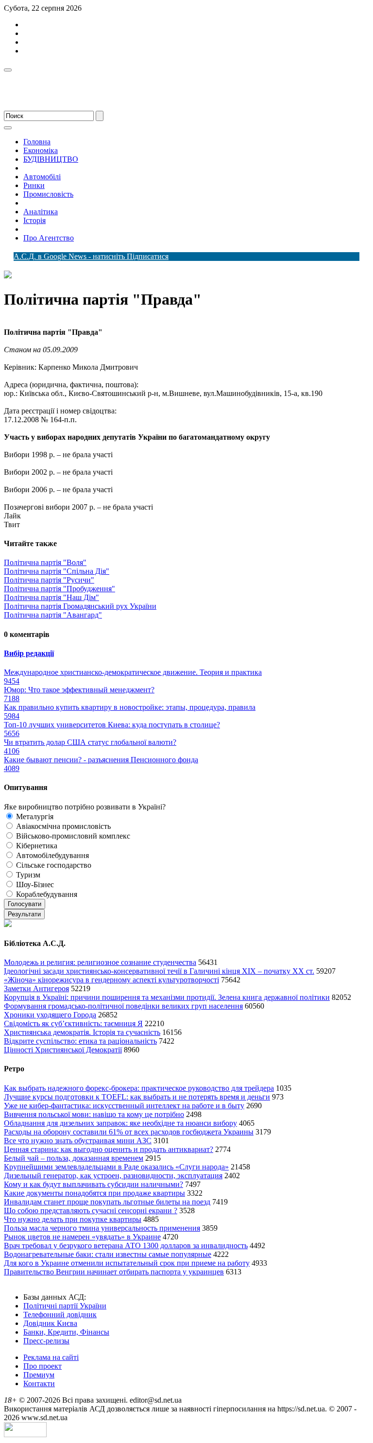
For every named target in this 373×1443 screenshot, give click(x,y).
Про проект (42, 1366)
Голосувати (24, 904)
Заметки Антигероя (36, 988)
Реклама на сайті (51, 1357)
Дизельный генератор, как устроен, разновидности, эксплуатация (113, 1175)
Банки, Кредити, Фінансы (66, 1332)
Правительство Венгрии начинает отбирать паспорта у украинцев (114, 1272)
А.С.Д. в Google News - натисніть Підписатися (91, 256)
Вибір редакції (29, 653)
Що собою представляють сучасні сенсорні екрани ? (90, 1210)
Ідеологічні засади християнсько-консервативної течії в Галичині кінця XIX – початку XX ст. (159, 971)
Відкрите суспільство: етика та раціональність (80, 1041)
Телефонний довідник (60, 1314)
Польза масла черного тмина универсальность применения (102, 1228)
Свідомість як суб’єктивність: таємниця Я (73, 1023)
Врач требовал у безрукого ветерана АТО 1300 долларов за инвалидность (126, 1245)
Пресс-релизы (46, 1341)
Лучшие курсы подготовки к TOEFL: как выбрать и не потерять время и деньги (137, 1097)
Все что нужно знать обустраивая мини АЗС (78, 1140)
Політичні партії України (64, 1306)
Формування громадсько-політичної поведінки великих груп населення (123, 1006)
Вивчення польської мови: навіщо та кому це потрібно (94, 1114)
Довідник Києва (50, 1323)
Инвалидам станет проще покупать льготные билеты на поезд (107, 1202)
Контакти (39, 1383)
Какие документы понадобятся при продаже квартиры (94, 1193)
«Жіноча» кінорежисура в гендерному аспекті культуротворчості (111, 980)
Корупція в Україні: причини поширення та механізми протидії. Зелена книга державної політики (167, 997)
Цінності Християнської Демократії (63, 1050)
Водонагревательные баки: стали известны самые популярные (107, 1254)
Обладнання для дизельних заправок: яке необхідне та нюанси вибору (120, 1123)
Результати (24, 914)
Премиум (38, 1375)
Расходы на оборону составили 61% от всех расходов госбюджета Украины (129, 1132)
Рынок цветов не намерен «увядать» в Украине (82, 1237)
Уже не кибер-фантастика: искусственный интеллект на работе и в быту (124, 1105)
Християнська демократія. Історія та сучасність (82, 1032)
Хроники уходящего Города (50, 1015)
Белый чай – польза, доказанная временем (73, 1158)
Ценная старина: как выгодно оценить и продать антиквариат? (108, 1149)
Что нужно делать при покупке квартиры (72, 1219)
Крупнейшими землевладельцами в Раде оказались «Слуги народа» (116, 1167)
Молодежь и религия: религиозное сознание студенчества (100, 962)
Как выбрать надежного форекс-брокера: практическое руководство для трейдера (139, 1088)
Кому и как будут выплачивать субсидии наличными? (93, 1184)
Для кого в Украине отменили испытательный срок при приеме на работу (127, 1263)
